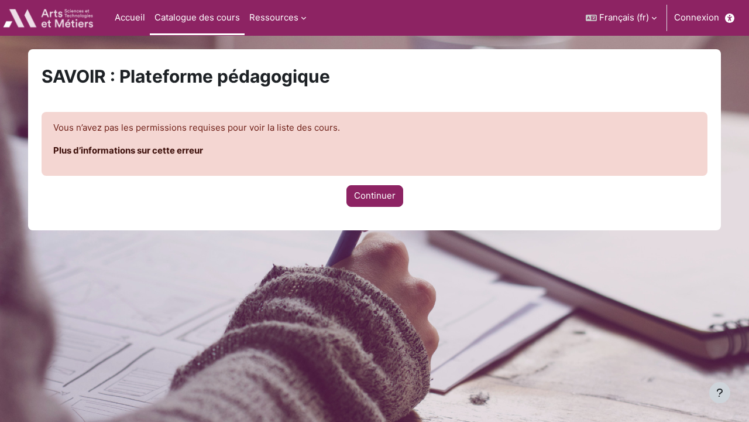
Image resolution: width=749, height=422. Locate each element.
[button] (621, 18)
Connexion (696, 17)
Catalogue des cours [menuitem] (197, 17)
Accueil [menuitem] (130, 17)
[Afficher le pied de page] (719, 392)
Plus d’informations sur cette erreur (128, 150)
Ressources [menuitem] (273, 17)
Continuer (375, 195)
